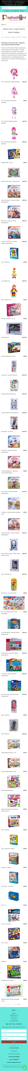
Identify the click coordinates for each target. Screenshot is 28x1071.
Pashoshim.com (9, 1066)
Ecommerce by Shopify (20, 1066)
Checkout (22, 10)
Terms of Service (14, 1017)
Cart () (17, 10)
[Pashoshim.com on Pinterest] (15, 1046)
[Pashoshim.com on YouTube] (13, 1046)
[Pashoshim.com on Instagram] (18, 1046)
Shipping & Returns (14, 1015)
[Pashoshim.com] (14, 17)
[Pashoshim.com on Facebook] (10, 1046)
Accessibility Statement (14, 1021)
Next (18, 1004)
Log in (12, 10)
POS (13, 1066)
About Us (14, 1013)
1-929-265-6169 (7, 10)
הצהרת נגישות (14, 1019)
